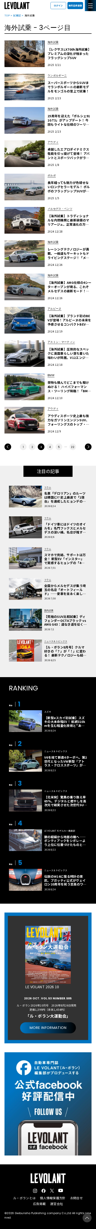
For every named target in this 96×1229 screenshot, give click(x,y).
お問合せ (76, 1198)
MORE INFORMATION (47, 1027)
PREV (7, 446)
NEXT (88, 446)
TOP (7, 15)
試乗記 (17, 15)
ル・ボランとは (24, 1198)
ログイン (58, 5)
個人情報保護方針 (53, 1198)
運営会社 (56, 1203)
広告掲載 (39, 1203)
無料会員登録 (75, 5)
